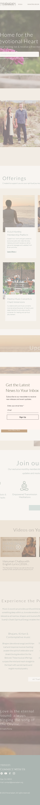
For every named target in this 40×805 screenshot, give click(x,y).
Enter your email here (15, 406)
